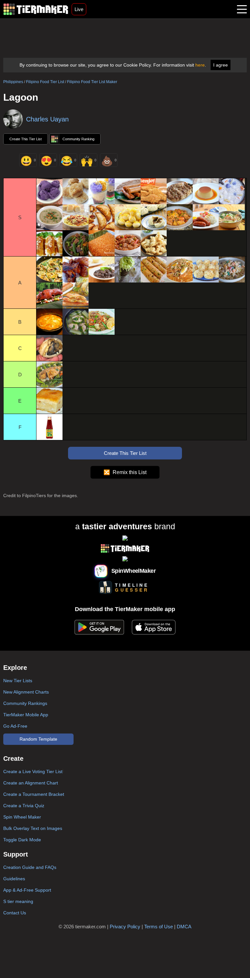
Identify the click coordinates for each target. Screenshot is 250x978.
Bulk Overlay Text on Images (32, 828)
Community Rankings (25, 703)
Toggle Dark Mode (22, 839)
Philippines (13, 82)
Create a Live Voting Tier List (32, 771)
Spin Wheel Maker (22, 817)
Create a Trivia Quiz (23, 805)
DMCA (184, 926)
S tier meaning (18, 901)
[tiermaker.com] (35, 9)
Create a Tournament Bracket (33, 794)
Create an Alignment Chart (30, 782)
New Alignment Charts (26, 692)
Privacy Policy (125, 926)
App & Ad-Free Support (27, 890)
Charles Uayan (47, 119)
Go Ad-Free (15, 726)
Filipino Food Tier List (45, 82)
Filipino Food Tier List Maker (92, 82)
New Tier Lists (17, 680)
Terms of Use (158, 926)
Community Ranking (78, 139)
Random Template (38, 739)
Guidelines (14, 878)
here (200, 65)
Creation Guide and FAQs (29, 867)
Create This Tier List (25, 139)
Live (79, 9)
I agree (220, 65)
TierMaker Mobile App (25, 714)
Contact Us (14, 912)
